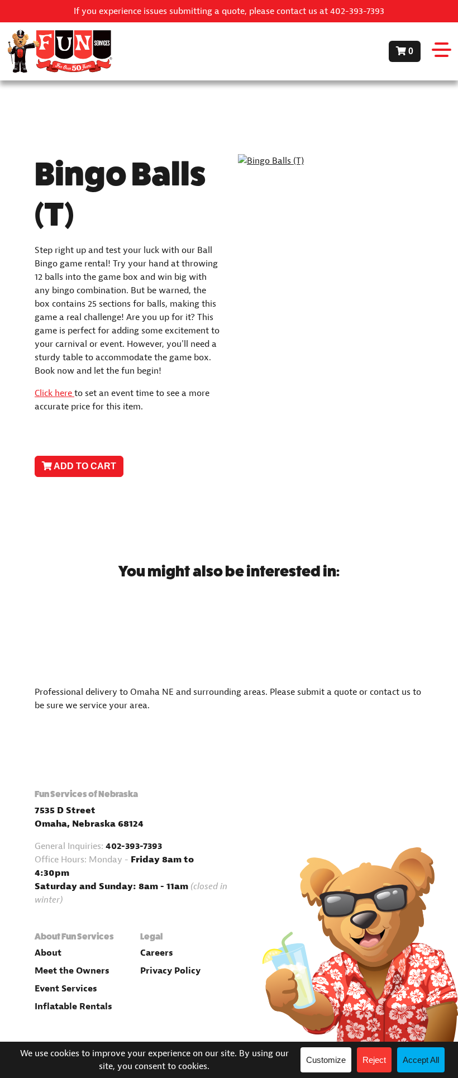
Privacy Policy (170, 970)
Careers (156, 952)
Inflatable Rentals (73, 1006)
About (48, 952)
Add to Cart (84, 466)
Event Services (66, 988)
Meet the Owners (72, 970)
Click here (54, 393)
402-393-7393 (134, 846)
